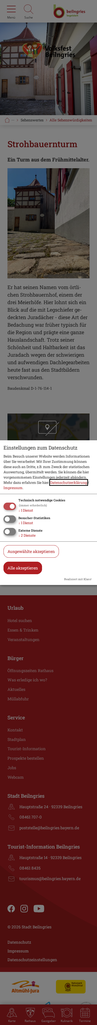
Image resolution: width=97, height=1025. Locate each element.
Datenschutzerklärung (68, 482)
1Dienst (25, 510)
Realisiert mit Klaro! (78, 579)
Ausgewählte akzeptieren (31, 551)
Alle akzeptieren (22, 567)
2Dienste (27, 535)
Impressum (13, 487)
